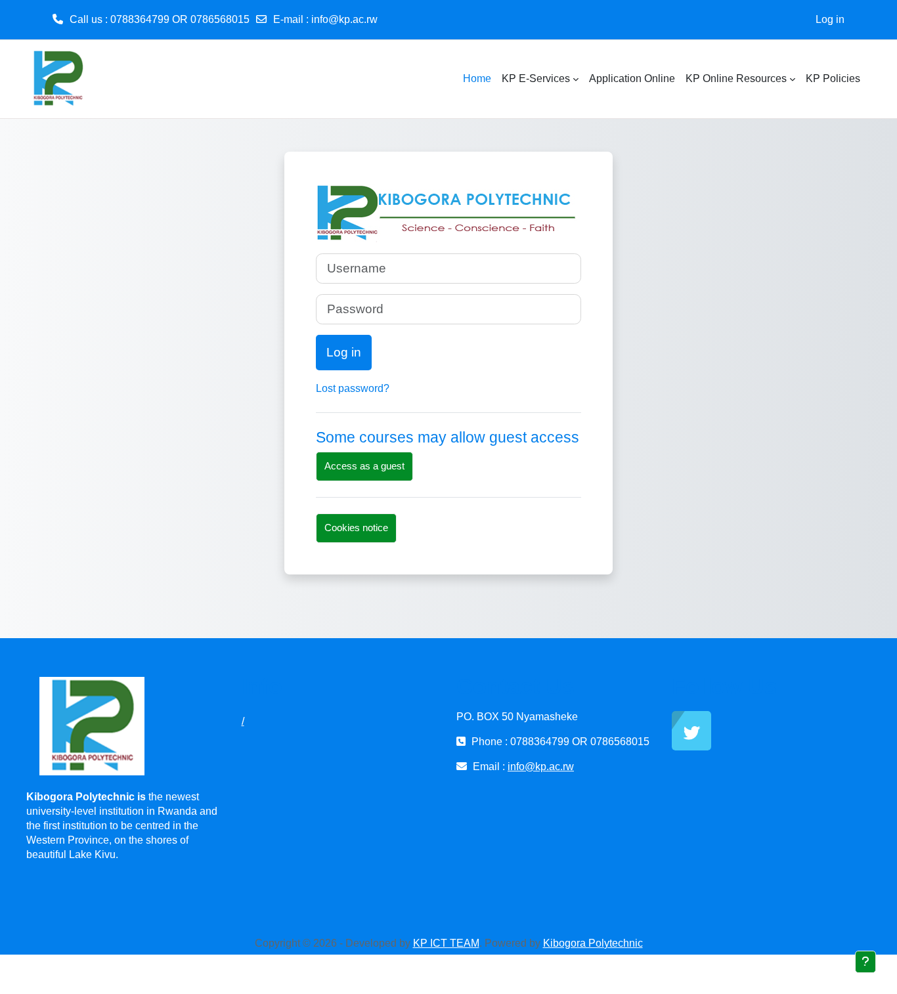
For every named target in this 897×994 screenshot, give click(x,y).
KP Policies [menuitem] (833, 78)
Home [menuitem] (477, 78)
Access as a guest (364, 465)
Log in (830, 19)
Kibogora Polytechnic (593, 943)
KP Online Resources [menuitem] (736, 78)
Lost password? (352, 388)
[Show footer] (865, 962)
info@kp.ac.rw (344, 19)
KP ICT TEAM (446, 943)
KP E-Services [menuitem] (536, 78)
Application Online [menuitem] (632, 78)
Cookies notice (356, 527)
